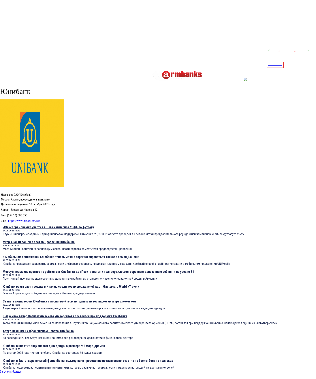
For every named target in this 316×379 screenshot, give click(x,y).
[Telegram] (305, 64)
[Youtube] (309, 64)
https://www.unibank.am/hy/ (24, 221)
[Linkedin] (313, 64)
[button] (287, 64)
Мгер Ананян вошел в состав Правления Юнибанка (39, 242)
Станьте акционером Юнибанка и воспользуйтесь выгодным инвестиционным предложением (69, 301)
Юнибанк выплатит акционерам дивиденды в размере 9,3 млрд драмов (54, 346)
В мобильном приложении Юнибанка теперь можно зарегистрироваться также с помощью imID (71, 257)
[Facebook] (300, 64)
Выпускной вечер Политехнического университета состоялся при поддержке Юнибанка (65, 316)
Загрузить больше (11, 371)
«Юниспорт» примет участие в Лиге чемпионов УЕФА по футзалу (48, 227)
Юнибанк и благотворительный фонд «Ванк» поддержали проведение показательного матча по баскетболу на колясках (88, 361)
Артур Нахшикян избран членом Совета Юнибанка (38, 331)
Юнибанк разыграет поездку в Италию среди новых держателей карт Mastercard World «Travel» (71, 286)
